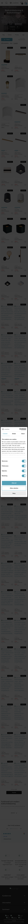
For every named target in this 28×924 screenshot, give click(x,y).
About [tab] (23, 433)
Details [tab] (14, 433)
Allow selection (14, 488)
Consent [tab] (5, 433)
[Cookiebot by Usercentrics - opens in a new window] (19, 429)
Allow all (14, 483)
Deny (14, 493)
